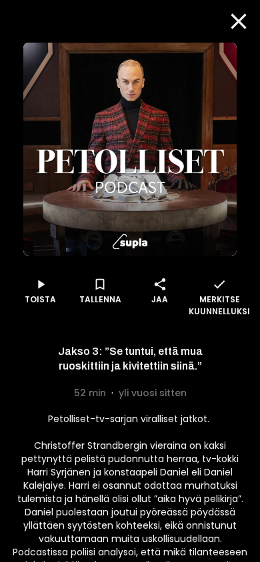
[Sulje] (238, 21)
